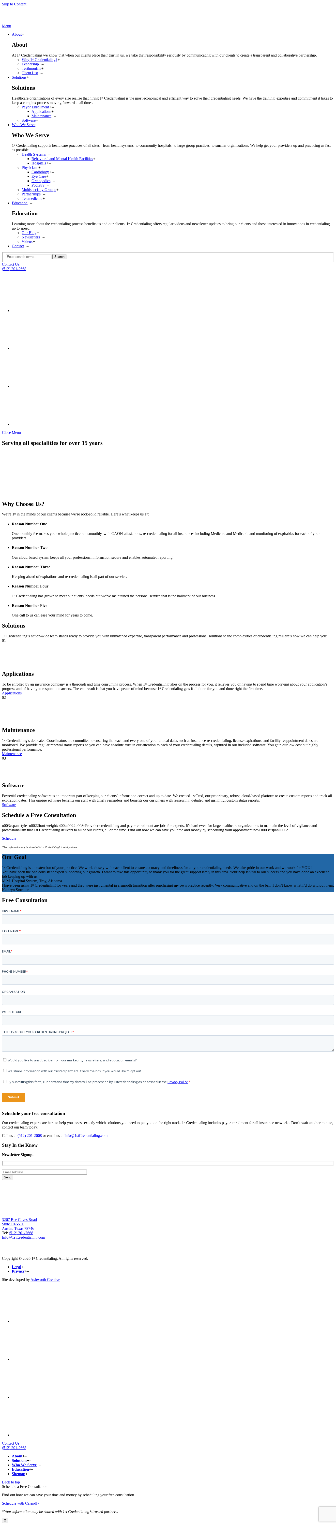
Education (20, 203)
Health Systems (34, 154)
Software (29, 120)
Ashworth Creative (45, 1279)
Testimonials (31, 68)
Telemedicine (32, 198)
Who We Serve (23, 125)
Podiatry (38, 185)
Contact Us (10, 264)
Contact (18, 246)
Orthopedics (40, 181)
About (17, 34)
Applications (41, 111)
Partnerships (31, 194)
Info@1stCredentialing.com (85, 1135)
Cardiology (40, 172)
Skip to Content (14, 4)
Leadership (30, 64)
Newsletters (31, 237)
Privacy (18, 1271)
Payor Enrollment (35, 107)
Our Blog (29, 233)
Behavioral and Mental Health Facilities (62, 159)
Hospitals (38, 163)
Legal (16, 1267)
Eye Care (38, 176)
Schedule (9, 838)
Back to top (11, 1482)
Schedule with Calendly (20, 1503)
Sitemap (18, 1474)
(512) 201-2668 (14, 269)
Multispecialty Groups (39, 190)
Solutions (19, 77)
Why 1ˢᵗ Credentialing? (39, 60)
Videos (27, 241)
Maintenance (41, 116)
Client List (30, 73)
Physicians (30, 167)
